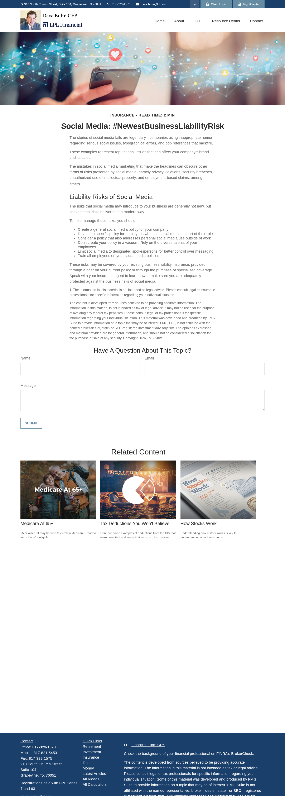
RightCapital (251, 4)
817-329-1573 (121, 4)
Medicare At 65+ (36, 523)
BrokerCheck (242, 754)
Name (25, 358)
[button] (159, 21)
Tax (85, 763)
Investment (92, 752)
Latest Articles (94, 774)
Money (88, 768)
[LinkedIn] (194, 4)
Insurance (91, 757)
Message (28, 385)
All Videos (91, 779)
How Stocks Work (198, 523)
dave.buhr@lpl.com (153, 4)
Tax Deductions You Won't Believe (134, 523)
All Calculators (95, 784)
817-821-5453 (45, 753)
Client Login (219, 4)
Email (149, 358)
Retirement (92, 746)
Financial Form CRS (148, 745)
